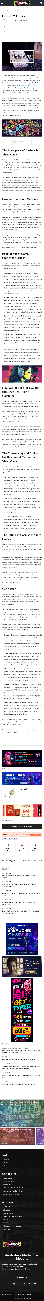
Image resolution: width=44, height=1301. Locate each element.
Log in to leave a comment (22, 826)
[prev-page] (3, 917)
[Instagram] (14, 1284)
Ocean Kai (11, 20)
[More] (26, 37)
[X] (30, 1284)
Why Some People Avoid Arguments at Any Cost (18, 1059)
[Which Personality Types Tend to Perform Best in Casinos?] (22, 1113)
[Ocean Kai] (4, 20)
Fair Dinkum (17, 11)
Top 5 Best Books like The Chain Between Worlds (10, 861)
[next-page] (7, 917)
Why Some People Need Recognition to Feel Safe (19, 1084)
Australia (9, 11)
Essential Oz (7, 899)
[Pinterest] (19, 1284)
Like (8, 844)
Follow (22, 844)
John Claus (4, 1125)
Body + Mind (6, 1063)
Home (4, 11)
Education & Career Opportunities (15, 1048)
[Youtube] (35, 1284)
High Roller (6, 873)
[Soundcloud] (25, 1284)
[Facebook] (9, 1284)
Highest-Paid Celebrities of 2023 (32, 860)
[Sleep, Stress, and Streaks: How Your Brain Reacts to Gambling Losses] (17, 1136)
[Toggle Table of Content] (26, 142)
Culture (5, 1057)
